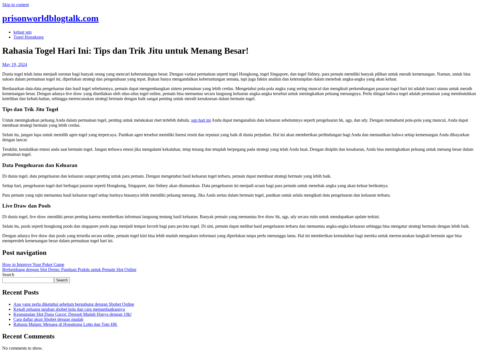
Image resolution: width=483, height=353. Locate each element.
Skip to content (15, 4)
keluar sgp (22, 32)
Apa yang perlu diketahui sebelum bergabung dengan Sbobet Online (73, 304)
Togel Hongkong (28, 37)
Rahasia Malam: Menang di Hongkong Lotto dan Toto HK (65, 324)
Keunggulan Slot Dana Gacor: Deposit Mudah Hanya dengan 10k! (72, 314)
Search (8, 274)
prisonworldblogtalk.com (50, 18)
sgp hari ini (201, 120)
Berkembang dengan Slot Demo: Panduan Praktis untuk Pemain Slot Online (69, 269)
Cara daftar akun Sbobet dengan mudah (48, 319)
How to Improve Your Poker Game (33, 264)
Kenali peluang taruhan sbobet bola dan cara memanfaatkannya (69, 309)
